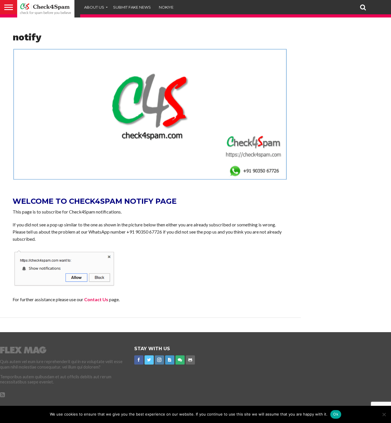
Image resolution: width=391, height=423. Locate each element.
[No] (384, 414)
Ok (335, 414)
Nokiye (166, 7)
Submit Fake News (132, 7)
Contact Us (96, 299)
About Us (94, 7)
